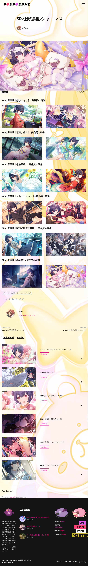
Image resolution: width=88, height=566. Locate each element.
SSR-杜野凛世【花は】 (48, 372)
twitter (63, 521)
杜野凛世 (4, 92)
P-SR (4, 293)
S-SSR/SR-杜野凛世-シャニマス (51, 396)
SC (8, 293)
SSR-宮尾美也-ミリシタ (34, 526)
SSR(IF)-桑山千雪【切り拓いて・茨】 (38, 535)
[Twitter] (6, 299)
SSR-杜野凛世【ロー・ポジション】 (53, 465)
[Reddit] (16, 299)
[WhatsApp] (23, 299)
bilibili (61, 527)
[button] (81, 358)
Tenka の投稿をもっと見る (28, 315)
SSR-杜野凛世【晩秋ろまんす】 (51, 419)
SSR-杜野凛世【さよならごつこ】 (52, 442)
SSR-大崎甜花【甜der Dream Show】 (38, 517)
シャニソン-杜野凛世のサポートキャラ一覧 (55, 349)
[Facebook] (3, 299)
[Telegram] (20, 299)
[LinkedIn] (13, 299)
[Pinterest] (10, 299)
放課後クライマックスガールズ (21, 293)
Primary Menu (83, 4)
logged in (12, 497)
